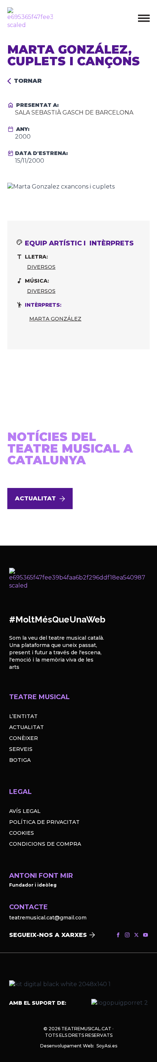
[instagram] (127, 935)
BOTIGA (20, 760)
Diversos (41, 267)
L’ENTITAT (23, 716)
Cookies (21, 833)
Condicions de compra (45, 844)
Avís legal (25, 811)
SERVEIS (20, 749)
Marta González (55, 318)
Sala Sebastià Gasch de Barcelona (74, 112)
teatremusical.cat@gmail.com (48, 917)
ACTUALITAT (26, 727)
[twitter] (136, 935)
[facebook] (118, 935)
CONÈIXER (23, 738)
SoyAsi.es (106, 1046)
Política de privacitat (44, 822)
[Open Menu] (144, 18)
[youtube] (145, 935)
